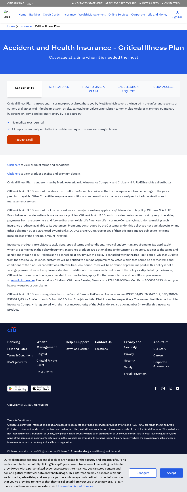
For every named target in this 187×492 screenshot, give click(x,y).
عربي (30, 3)
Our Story (159, 349)
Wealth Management (92, 14)
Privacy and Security (133, 344)
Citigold (42, 354)
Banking (34, 14)
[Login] (177, 12)
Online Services (118, 14)
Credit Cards (51, 14)
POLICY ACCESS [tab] (162, 87)
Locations (101, 349)
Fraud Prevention (135, 373)
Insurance (69, 14)
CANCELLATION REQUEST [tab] (128, 89)
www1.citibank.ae (23, 280)
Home (22, 14)
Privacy (129, 354)
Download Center (77, 349)
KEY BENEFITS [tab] (24, 87)
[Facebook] (155, 388)
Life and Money (157, 14)
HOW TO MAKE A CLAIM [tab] (93, 89)
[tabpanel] (93, 122)
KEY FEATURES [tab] (59, 87)
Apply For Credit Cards (121, 3)
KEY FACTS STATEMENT (88, 3)
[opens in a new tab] (17, 388)
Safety (128, 367)
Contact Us (172, 3)
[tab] (34, 14)
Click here (13, 165)
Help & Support (77, 342)
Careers (158, 355)
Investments (45, 371)
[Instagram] (163, 388)
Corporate (138, 14)
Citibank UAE (15, 3)
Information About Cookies (75, 486)
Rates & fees (150, 3)
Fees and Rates (17, 349)
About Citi (161, 342)
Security (129, 360)
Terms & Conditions (20, 355)
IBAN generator (17, 362)
